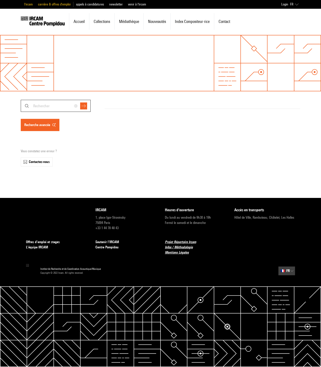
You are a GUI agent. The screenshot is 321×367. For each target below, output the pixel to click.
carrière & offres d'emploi (54, 4)
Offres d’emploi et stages (43, 242)
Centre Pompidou (107, 247)
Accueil (79, 21)
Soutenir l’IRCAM (107, 242)
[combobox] (56, 106)
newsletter (116, 4)
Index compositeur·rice (192, 21)
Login (284, 4)
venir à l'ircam (137, 4)
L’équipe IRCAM (37, 247)
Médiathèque (129, 21)
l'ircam (28, 4)
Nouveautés (157, 21)
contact (224, 21)
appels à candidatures (90, 4)
